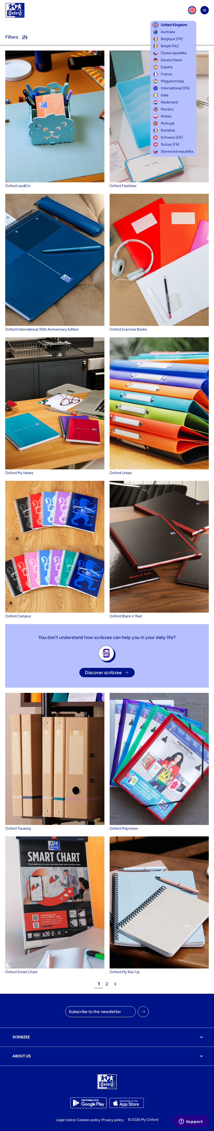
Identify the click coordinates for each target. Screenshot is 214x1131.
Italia (164, 95)
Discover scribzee (103, 672)
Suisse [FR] (170, 144)
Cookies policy (88, 1120)
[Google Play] (88, 1102)
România (168, 130)
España (167, 67)
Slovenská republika (177, 151)
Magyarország (172, 81)
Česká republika (174, 53)
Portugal (167, 123)
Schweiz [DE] (172, 137)
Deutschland (171, 60)
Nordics (167, 109)
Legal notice (66, 1120)
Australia (168, 32)
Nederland (169, 102)
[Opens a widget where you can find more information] (191, 1121)
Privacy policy (113, 1120)
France (166, 74)
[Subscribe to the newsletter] (143, 1011)
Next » (115, 984)
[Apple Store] (126, 1102)
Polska (166, 116)
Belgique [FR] (172, 39)
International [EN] (175, 88)
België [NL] (170, 46)
